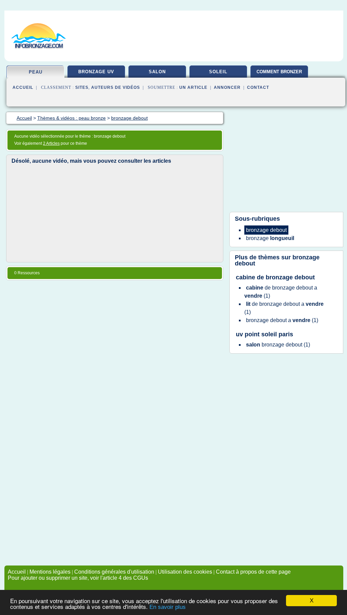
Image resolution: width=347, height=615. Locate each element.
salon (157, 71)
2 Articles (51, 143)
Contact (258, 87)
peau (35, 72)
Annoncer (227, 87)
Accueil (23, 87)
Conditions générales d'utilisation (114, 572)
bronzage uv (96, 71)
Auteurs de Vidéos (115, 87)
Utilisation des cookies (185, 572)
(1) (280, 292)
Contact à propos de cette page (253, 572)
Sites (81, 87)
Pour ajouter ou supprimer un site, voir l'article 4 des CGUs (78, 578)
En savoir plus (167, 607)
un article (193, 87)
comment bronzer (279, 71)
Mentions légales (49, 572)
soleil (218, 71)
